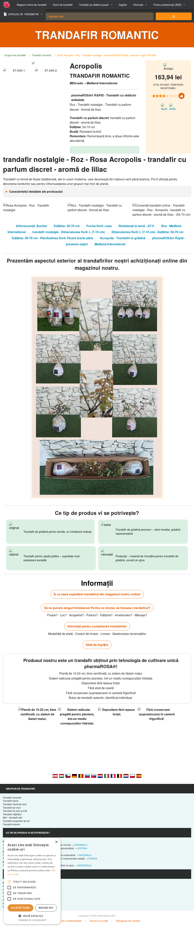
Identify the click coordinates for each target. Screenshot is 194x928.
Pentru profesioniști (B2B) (167, 4)
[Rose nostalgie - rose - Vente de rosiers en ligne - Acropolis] (113, 775)
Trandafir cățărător (12, 814)
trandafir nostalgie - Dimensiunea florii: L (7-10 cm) (68, 232)
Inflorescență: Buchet (31, 226)
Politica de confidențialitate (67, 920)
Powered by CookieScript (32, 920)
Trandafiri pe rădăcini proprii (94, 4)
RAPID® (92, 858)
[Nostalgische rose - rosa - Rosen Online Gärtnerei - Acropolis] (55, 775)
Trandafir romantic (41, 55)
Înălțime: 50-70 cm (67, 226)
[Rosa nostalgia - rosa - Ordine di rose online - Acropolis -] (106, 775)
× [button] (56, 842)
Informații (138, 4)
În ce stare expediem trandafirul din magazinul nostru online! (97, 594)
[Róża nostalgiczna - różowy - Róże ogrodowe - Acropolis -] (132, 775)
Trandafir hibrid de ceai (15, 804)
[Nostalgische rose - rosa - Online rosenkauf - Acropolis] (74, 775)
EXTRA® (82, 848)
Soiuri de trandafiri (63, 4)
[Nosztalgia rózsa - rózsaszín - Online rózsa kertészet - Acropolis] (61, 775)
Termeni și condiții (98, 920)
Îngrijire (123, 4)
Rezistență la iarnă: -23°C (136, 226)
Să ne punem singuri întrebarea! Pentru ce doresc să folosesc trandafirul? (97, 608)
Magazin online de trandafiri (32, 4)
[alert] (32, 881)
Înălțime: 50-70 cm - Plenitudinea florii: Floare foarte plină (52, 238)
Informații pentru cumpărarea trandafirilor (97, 626)
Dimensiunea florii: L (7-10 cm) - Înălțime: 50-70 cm (147, 232)
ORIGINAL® (81, 844)
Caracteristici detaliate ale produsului (36, 191)
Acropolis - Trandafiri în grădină (122, 238)
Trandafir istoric (11, 800)
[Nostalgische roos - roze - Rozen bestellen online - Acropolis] (126, 775)
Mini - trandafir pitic (12, 817)
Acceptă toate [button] (20, 907)
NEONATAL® (85, 865)
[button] (32, 916)
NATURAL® (85, 855)
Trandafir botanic (11, 824)
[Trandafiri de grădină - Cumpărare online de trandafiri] (174, 16)
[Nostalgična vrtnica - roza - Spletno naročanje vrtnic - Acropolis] (87, 775)
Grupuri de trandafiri (15, 55)
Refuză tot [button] (46, 907)
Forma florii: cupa (99, 226)
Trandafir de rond (11, 807)
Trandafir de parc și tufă (15, 810)
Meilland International (110, 244)
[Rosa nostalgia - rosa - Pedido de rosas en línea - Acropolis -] (138, 775)
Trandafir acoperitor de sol (16, 820)
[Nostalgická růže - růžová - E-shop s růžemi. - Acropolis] (68, 775)
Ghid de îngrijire (97, 644)
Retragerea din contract (128, 920)
